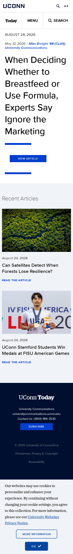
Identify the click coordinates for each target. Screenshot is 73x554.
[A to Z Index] (66, 6)
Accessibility (36, 462)
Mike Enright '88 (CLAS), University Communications (35, 45)
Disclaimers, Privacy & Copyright (36, 453)
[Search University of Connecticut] (58, 6)
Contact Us (25, 418)
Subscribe (36, 426)
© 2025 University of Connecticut (36, 445)
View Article (28, 159)
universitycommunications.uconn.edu (36, 414)
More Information (37, 534)
